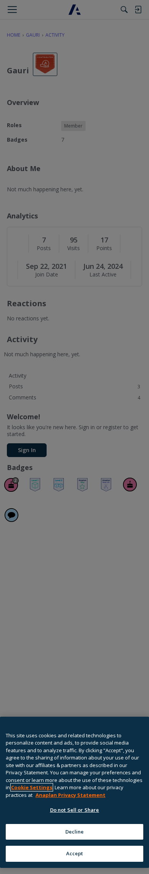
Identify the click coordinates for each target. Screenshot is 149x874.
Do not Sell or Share (74, 809)
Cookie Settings (31, 787)
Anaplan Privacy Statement (70, 795)
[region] (74, 792)
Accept (74, 853)
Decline (74, 831)
